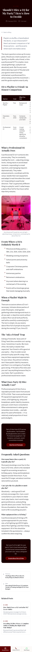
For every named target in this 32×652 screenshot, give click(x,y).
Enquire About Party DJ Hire (16, 558)
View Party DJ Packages (16, 445)
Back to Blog (7, 32)
